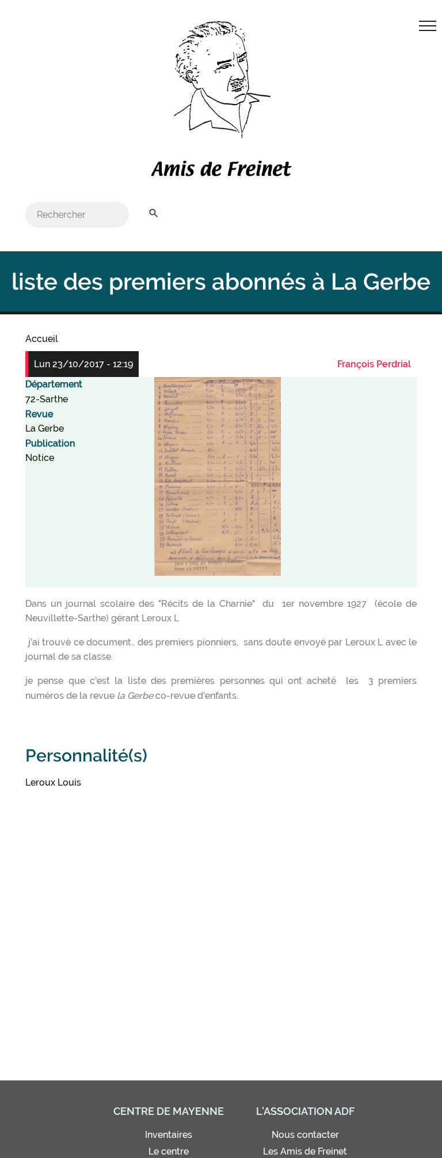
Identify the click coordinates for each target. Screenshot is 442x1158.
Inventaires (168, 1134)
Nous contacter (305, 1134)
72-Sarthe (46, 399)
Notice (39, 457)
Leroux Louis (53, 782)
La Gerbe (44, 428)
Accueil (41, 338)
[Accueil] (221, 171)
